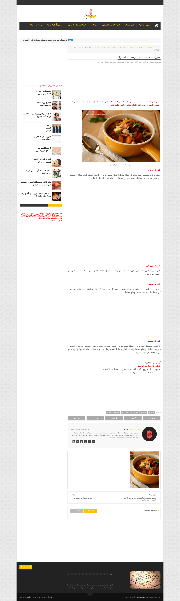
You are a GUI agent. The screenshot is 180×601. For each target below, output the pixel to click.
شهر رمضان (106, 47)
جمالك (94, 25)
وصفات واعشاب (35, 25)
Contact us (24, 567)
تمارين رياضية (144, 25)
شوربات (96, 47)
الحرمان (29, 40)
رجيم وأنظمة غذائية (54, 25)
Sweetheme (48, 597)
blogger (76, 511)
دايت (113, 47)
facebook (90, 511)
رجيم (84, 40)
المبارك (130, 47)
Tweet (150, 418)
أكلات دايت (149, 47)
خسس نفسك (140, 597)
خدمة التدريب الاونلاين (111, 25)
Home (157, 47)
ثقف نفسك (129, 25)
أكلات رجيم (139, 47)
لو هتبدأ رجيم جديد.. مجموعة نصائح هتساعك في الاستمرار (58, 40)
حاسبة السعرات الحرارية (77, 25)
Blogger (31, 597)
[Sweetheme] (93, 441)
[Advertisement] (114, 83)
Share (132, 418)
